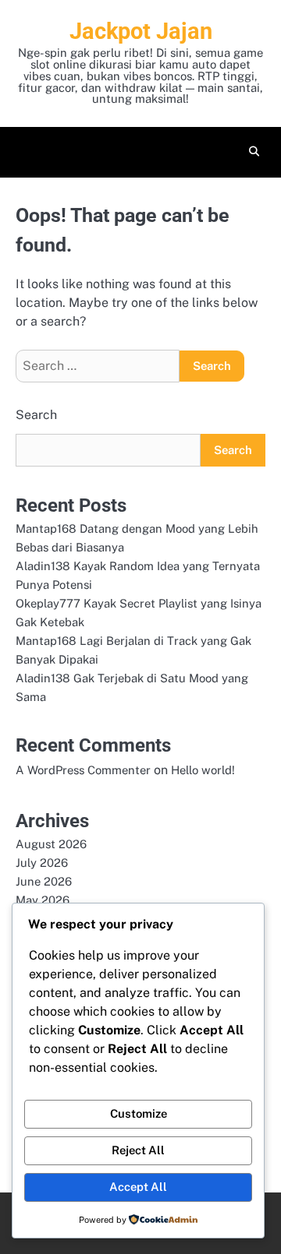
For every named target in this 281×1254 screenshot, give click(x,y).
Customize (138, 1113)
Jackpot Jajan (140, 31)
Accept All (138, 1186)
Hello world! (203, 770)
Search (36, 414)
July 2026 (42, 862)
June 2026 (44, 881)
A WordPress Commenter (83, 770)
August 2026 (51, 844)
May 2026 (42, 900)
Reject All (138, 1150)
